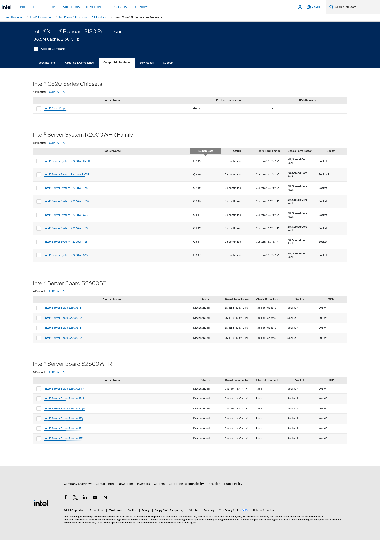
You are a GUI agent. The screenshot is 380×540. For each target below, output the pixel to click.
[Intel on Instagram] (104, 498)
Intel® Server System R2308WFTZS (66, 228)
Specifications (47, 62)
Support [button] (50, 7)
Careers (159, 484)
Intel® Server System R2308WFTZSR (66, 201)
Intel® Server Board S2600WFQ (63, 418)
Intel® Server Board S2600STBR (63, 307)
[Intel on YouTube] (95, 498)
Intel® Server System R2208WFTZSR (66, 188)
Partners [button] (119, 7)
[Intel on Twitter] (75, 498)
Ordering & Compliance (79, 62)
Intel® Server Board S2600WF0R (64, 398)
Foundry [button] (140, 7)
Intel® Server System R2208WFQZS (66, 215)
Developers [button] (95, 7)
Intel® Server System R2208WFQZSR (67, 161)
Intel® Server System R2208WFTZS (66, 241)
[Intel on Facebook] (65, 498)
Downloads (147, 62)
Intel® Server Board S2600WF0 (63, 428)
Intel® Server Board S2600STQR (64, 318)
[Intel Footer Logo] (41, 503)
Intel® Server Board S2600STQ (63, 338)
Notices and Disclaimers (134, 519)
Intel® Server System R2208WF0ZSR (66, 174)
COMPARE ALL (58, 92)
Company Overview (78, 484)
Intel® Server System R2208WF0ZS (66, 255)
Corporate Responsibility (186, 484)
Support (168, 62)
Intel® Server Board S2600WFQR (64, 408)
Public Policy (233, 484)
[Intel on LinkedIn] (85, 498)
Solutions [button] (71, 7)
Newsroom (125, 484)
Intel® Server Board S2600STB (63, 327)
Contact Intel (105, 484)
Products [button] (28, 7)
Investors (143, 484)
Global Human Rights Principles (307, 519)
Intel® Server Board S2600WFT (63, 438)
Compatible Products (116, 62)
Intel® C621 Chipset (56, 108)
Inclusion (214, 484)
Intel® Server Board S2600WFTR (64, 388)
